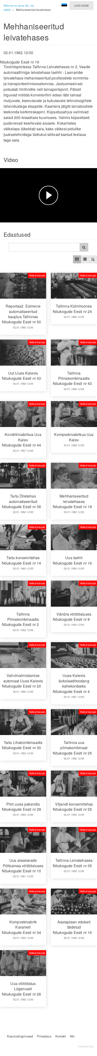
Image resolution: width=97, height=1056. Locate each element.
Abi (72, 1036)
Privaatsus (44, 1036)
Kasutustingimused (20, 1036)
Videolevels (85, 1046)
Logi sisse (81, 5)
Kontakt (60, 1036)
